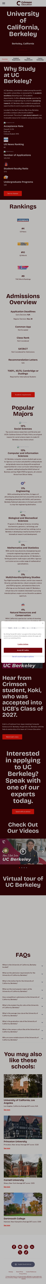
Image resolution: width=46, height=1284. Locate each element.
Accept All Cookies (23, 650)
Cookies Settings (23, 644)
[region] (23, 642)
